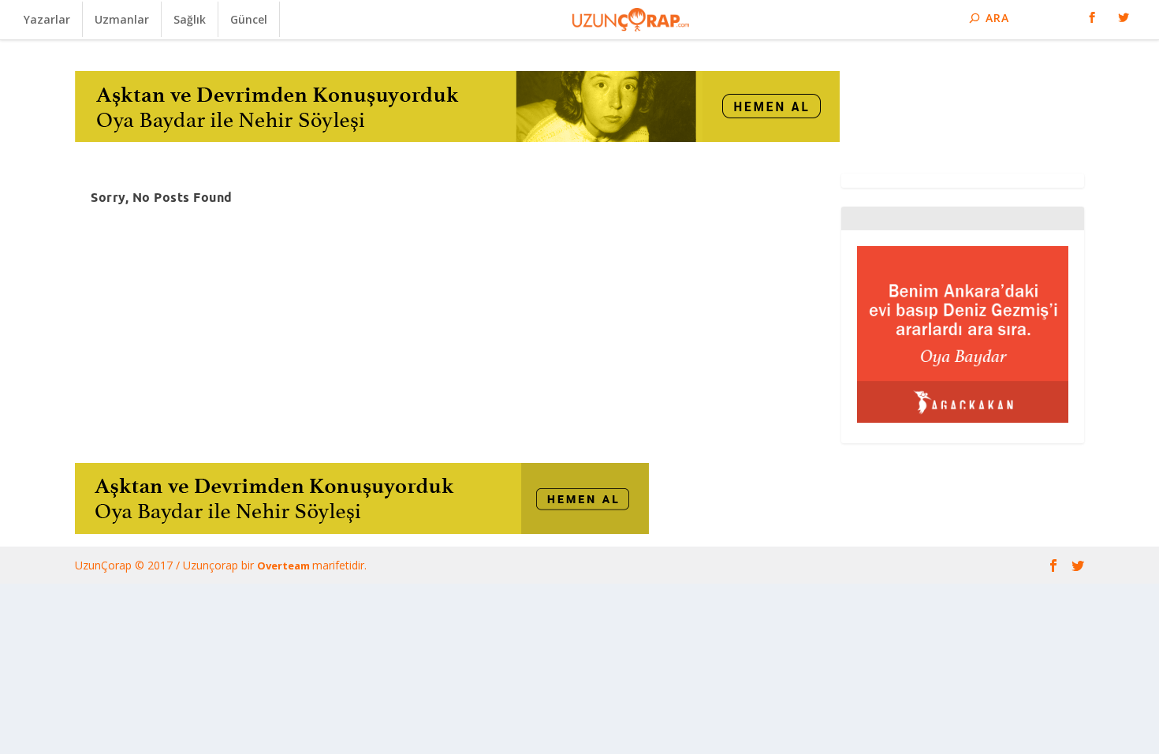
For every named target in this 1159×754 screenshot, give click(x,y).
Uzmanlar (122, 19)
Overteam (284, 565)
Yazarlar (47, 19)
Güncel (248, 19)
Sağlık (189, 19)
